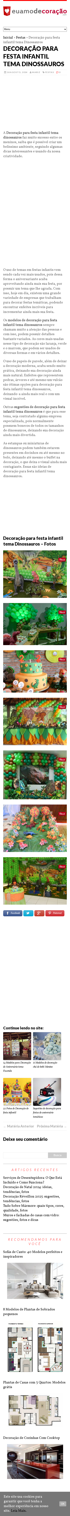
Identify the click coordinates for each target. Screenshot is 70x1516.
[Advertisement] (35, 105)
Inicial (8, 37)
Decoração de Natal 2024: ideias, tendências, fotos (27, 1189)
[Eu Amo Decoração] (35, 14)
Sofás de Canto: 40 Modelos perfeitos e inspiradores (32, 1254)
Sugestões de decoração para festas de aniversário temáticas (47, 1113)
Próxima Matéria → (52, 1126)
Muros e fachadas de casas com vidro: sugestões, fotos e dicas (31, 1217)
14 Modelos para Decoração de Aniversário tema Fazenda (17, 1067)
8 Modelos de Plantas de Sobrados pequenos (29, 1312)
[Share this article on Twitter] (28, 913)
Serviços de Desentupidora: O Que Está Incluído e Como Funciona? (32, 1180)
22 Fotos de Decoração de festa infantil (16, 1110)
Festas (20, 37)
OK (63, 1503)
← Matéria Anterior (18, 1126)
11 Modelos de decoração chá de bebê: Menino (45, 1065)
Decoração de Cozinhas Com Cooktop (31, 1438)
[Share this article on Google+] (39, 913)
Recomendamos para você (35, 1241)
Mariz (36, 72)
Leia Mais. (19, 1511)
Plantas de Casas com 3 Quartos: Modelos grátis (34, 1385)
